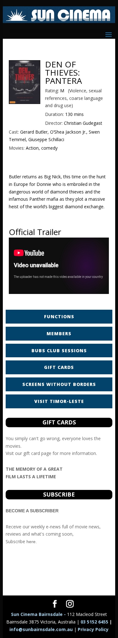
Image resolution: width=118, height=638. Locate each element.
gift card (31, 453)
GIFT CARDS (59, 367)
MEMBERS (59, 333)
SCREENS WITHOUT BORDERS (59, 384)
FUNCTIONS (59, 316)
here (31, 541)
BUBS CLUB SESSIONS (59, 350)
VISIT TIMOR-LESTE (59, 401)
